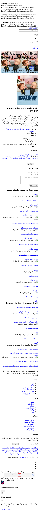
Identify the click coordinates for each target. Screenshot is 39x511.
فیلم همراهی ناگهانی (33, 275)
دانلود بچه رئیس (24, 156)
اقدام (25, 450)
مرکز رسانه (30, 430)
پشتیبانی (31, 428)
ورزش (29, 452)
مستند (32, 406)
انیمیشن (31, 68)
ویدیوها (29, 450)
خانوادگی (8, 129)
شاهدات (31, 385)
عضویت (15, 444)
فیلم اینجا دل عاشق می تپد (32, 328)
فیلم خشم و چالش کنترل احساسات (30, 265)
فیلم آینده (11, 453)
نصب (3, 491)
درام (31, 205)
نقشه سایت (12, 452)
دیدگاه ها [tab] (30, 164)
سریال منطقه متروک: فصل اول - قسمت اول (27, 307)
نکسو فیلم (22, 457)
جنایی (31, 238)
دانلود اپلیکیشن (6, 509)
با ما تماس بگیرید (28, 387)
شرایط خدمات (29, 389)
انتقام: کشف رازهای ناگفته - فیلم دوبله (29, 211)
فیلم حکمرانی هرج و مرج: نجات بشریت (28, 255)
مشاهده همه (34, 194)
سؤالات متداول (29, 422)
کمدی (14, 129)
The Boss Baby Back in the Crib (23, 158)
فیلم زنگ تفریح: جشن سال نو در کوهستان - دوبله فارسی (24, 223)
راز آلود (25, 215)
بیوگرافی (31, 404)
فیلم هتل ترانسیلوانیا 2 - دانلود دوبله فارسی (28, 349)
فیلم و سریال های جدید (22, 448)
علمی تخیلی (29, 259)
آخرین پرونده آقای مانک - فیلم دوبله (29, 234)
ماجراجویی (20, 129)
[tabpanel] (19, 176)
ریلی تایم (31, 410)
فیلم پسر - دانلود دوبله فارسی (31, 296)
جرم (3, 450)
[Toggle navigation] (37, 35)
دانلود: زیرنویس (25, 154)
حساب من (30, 424)
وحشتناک (35, 452)
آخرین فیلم (18, 453)
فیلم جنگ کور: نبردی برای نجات (30, 338)
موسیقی (9, 450)
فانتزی (31, 131)
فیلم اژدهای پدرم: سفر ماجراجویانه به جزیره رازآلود (26, 361)
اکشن (36, 205)
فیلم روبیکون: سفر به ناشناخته (31, 286)
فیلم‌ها (12, 448)
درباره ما (31, 384)
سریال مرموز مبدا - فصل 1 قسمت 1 (29, 317)
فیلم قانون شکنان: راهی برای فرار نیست (28, 244)
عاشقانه (35, 332)
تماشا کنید (19, 452)
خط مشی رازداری (27, 391)
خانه (32, 66)
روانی (32, 412)
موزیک (31, 215)
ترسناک (23, 228)
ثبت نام (35, 48)
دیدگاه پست (33, 185)
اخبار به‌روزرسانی (28, 393)
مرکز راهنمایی (29, 420)
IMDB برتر (34, 448)
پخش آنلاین (34, 154)
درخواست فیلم (29, 426)
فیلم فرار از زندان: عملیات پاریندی (30, 200)
